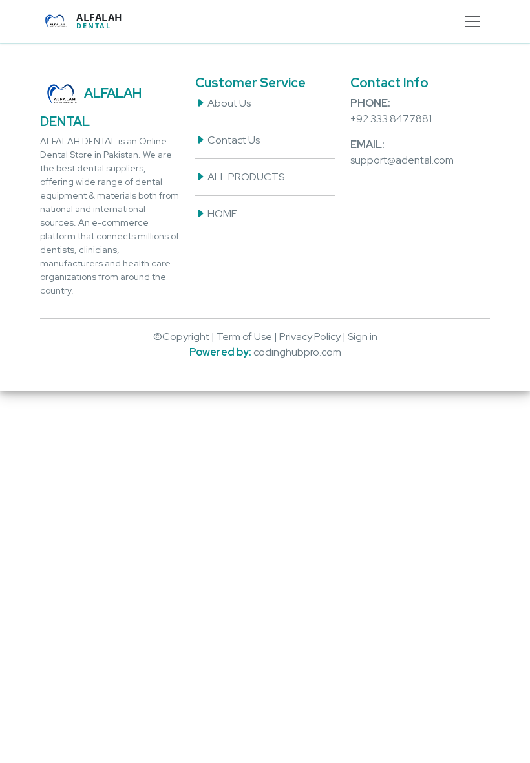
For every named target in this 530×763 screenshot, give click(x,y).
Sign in (362, 336)
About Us (228, 103)
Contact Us (233, 140)
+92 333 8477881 (391, 118)
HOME (221, 213)
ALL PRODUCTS (245, 177)
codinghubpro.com (297, 352)
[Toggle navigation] (472, 21)
